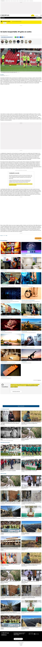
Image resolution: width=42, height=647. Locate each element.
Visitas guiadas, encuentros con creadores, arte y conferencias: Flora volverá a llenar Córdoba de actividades (10, 518)
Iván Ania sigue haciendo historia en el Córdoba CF (30, 517)
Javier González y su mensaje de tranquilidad (8, 470)
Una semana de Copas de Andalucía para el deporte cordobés (9, 533)
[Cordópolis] (5, 632)
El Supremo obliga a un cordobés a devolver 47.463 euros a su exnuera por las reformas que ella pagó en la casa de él (11, 503)
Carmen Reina (2, 519)
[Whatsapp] (15, 37)
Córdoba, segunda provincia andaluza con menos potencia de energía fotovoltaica (31, 533)
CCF (4, 235)
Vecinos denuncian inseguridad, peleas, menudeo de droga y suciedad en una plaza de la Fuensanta (31, 503)
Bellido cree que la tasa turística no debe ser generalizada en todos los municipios (10, 565)
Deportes (3, 17)
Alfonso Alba (23, 440)
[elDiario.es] (5, 634)
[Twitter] (21, 37)
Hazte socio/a (32, 15)
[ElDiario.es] (38, 17)
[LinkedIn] (22, 37)
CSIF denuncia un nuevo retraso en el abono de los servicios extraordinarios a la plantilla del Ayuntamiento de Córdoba (11, 549)
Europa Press (23, 534)
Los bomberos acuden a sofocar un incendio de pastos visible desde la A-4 (30, 548)
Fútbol (6, 235)
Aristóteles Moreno (3, 425)
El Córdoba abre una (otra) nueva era (27, 456)
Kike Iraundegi (23, 583)
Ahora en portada (3, 473)
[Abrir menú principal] (41, 15)
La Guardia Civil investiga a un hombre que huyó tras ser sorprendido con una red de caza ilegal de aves (31, 423)
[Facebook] (17, 37)
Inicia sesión (36, 15)
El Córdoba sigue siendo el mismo (6, 456)
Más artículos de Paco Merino (5, 442)
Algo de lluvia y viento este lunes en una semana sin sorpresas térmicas (30, 487)
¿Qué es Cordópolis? (21, 642)
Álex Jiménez (23, 518)
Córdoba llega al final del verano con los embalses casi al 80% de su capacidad (30, 439)
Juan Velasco (2, 440)
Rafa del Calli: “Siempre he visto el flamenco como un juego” (10, 439)
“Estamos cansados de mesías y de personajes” (29, 470)
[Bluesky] (19, 37)
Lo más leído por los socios (5, 409)
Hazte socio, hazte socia (16, 391)
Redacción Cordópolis (24, 424)
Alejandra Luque (3, 598)
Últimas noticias (3, 568)
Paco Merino (2, 74)
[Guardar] (24, 37)
